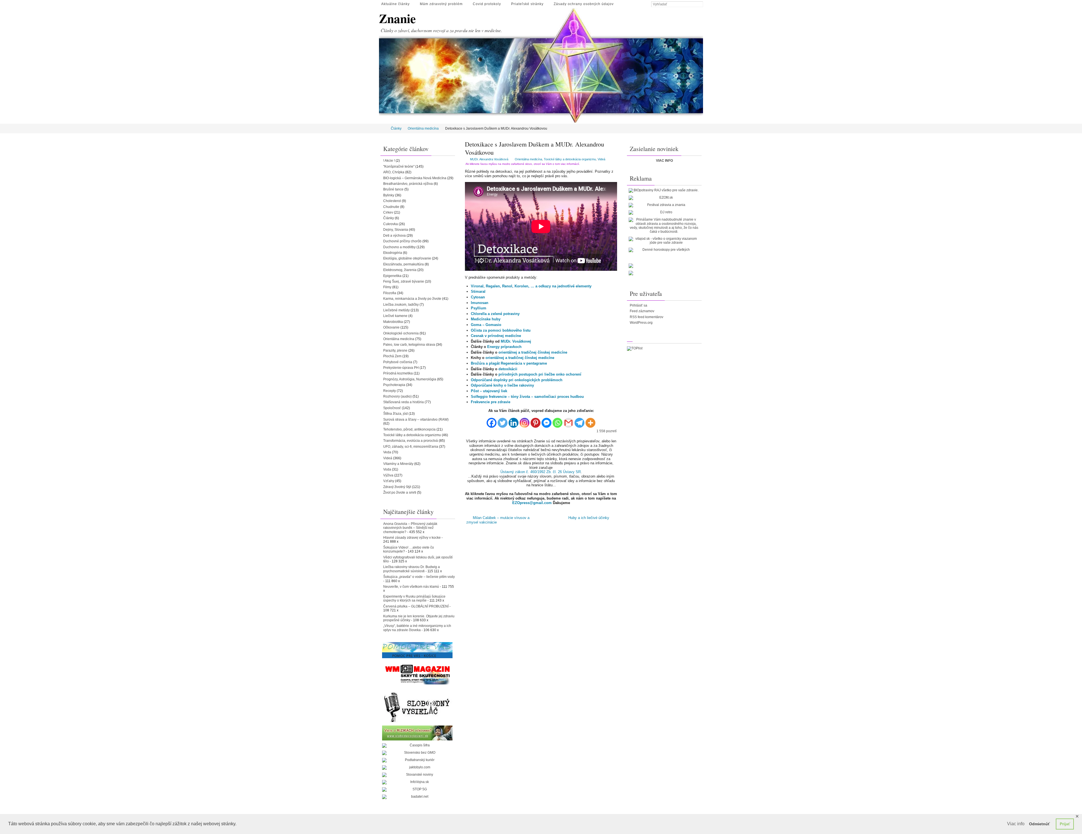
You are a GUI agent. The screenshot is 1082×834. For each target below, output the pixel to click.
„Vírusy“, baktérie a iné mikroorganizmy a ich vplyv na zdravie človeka (417, 628)
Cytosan (478, 297)
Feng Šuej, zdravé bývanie (403, 281)
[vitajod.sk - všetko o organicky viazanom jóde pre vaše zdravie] (664, 241)
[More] (590, 420)
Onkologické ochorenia (401, 333)
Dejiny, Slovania (395, 230)
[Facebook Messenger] (546, 420)
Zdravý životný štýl (397, 487)
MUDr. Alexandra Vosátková (489, 159)
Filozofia (389, 293)
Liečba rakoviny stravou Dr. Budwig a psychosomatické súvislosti (411, 569)
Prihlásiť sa (638, 305)
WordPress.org (641, 323)
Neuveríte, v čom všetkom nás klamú (411, 587)
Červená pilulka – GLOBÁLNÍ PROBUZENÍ (416, 606)
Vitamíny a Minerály (398, 464)
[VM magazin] (417, 674)
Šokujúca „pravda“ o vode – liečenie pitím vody (419, 577)
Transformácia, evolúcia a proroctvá (410, 441)
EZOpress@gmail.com (532, 503)
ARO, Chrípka (393, 172)
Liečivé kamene (395, 316)
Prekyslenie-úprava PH (401, 368)
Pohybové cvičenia (397, 362)
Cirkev (388, 212)
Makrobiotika (393, 322)
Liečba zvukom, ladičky (401, 305)
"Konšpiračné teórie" (398, 166)
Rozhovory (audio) (397, 396)
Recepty (389, 391)
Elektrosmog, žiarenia (399, 270)
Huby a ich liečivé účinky (589, 518)
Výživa (388, 475)
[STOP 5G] (417, 789)
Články (396, 128)
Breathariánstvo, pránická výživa (408, 184)
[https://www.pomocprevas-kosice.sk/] (417, 650)
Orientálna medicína (423, 128)
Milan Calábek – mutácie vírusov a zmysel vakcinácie (497, 520)
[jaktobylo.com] (417, 767)
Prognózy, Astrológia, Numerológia (409, 379)
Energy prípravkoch (504, 347)
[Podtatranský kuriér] (417, 760)
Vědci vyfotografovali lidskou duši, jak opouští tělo (418, 559)
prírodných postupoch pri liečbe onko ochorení (539, 374)
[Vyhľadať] (700, 4)
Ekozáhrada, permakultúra (403, 264)
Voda (387, 469)
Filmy (387, 287)
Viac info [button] (1016, 823)
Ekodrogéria (392, 253)
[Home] (382, 128)
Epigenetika (392, 276)
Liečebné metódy (396, 310)
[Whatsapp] (557, 420)
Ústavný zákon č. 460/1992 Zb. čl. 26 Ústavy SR (540, 472)
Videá (601, 159)
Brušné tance (393, 189)
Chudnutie (391, 207)
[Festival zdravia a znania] (664, 205)
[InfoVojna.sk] (417, 782)
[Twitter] (502, 420)
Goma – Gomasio (486, 325)
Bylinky (388, 195)
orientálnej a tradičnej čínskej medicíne (532, 352)
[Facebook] (491, 420)
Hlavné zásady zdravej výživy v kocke (412, 538)
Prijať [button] (1065, 824)
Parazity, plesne (395, 350)
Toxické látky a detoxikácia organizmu (570, 159)
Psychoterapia (394, 385)
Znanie (397, 18)
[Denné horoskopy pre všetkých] (664, 250)
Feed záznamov (642, 311)
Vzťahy (388, 481)
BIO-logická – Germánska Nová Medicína (414, 178)
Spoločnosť (392, 408)
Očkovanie (391, 327)
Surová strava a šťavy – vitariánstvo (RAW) (416, 420)
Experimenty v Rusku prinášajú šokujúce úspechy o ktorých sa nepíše (414, 598)
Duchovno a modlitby (399, 247)
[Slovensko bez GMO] (417, 753)
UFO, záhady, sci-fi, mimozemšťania (410, 447)
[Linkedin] (513, 420)
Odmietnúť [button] (1039, 824)
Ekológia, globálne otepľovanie (407, 258)
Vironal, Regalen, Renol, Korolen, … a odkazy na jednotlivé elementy (531, 286)
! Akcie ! (389, 161)
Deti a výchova (394, 236)
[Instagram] (524, 420)
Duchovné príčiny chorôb (402, 241)
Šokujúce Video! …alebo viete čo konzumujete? (408, 549)
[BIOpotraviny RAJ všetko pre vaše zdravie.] (664, 190)
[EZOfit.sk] (664, 198)
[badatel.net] (417, 797)
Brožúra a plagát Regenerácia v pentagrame (509, 363)
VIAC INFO (664, 161)
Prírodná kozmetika (398, 373)
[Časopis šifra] (417, 745)
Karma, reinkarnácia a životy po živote (412, 299)
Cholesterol (392, 201)
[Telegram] (579, 420)
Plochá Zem (392, 356)
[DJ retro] (664, 212)
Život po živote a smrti (399, 492)
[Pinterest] (535, 420)
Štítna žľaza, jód (395, 414)
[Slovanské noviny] (417, 775)
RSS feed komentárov (646, 317)
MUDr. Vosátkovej (516, 341)
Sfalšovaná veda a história (403, 402)
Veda (387, 452)
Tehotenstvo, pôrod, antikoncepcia (409, 429)
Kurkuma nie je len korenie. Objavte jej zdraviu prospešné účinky (418, 618)
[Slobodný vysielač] (417, 706)
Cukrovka (390, 224)
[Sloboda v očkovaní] (417, 733)
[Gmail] (568, 420)
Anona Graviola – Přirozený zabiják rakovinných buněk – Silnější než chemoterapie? (410, 528)
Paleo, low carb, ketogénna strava (409, 345)
